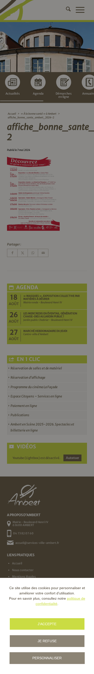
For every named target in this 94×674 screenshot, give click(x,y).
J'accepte (47, 624)
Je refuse (47, 641)
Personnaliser (47, 658)
